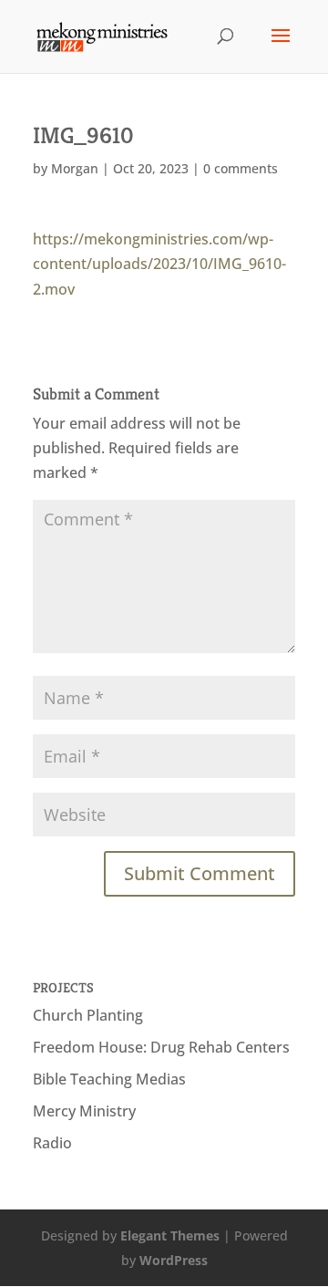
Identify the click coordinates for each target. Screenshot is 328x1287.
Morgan (74, 168)
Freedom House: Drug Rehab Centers (161, 1047)
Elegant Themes (170, 1235)
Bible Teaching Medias (109, 1079)
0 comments (240, 168)
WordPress (173, 1260)
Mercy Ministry (84, 1111)
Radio (52, 1143)
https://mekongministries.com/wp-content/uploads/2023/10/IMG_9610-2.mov (159, 263)
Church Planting (88, 1015)
